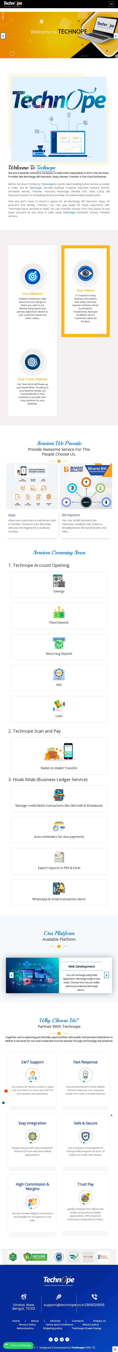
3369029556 (94, 1305)
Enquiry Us (99, 1321)
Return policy (91, 1324)
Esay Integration (32, 1123)
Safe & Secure (85, 1123)
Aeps (12, 515)
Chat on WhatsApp (21, 1345)
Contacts (78, 1321)
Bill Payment (71, 515)
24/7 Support (32, 1062)
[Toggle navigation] (111, 4)
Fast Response (85, 1062)
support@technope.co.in (64, 1305)
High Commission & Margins (32, 1186)
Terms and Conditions (59, 1324)
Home (16, 1321)
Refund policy (25, 1328)
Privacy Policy (27, 1324)
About (35, 1321)
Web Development (81, 966)
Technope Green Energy (86, 1328)
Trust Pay (85, 1184)
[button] (2, 35)
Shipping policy (52, 1328)
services (55, 1321)
